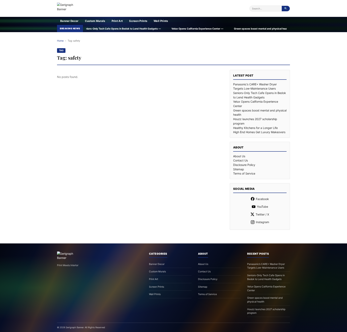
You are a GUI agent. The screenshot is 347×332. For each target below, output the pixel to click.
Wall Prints (161, 20)
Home (60, 40)
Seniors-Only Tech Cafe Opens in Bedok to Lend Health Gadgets (266, 277)
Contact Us (240, 160)
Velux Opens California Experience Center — (169, 28)
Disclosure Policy (244, 165)
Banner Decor (69, 20)
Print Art (117, 20)
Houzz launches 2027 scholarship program (266, 311)
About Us (239, 156)
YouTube (262, 206)
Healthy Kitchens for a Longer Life (255, 128)
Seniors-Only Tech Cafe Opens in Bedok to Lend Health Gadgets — (93, 28)
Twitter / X (262, 214)
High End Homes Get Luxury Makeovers (259, 132)
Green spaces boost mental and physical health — (234, 28)
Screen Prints (138, 20)
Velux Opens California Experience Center (266, 288)
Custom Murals (95, 20)
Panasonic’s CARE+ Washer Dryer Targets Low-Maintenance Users (266, 266)
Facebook (262, 199)
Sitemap (238, 169)
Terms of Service (244, 173)
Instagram (262, 222)
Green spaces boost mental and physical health (265, 299)
